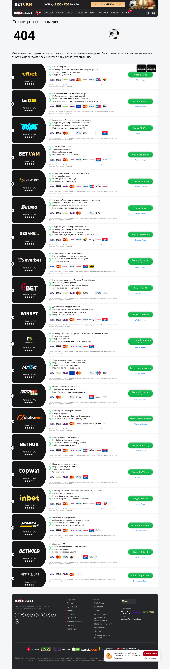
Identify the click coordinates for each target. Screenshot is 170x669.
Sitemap (97, 631)
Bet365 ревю (140, 107)
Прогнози (48, 13)
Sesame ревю (140, 240)
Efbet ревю (140, 80)
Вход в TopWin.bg (140, 472)
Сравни (70, 614)
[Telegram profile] (53, 615)
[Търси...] (148, 13)
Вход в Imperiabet (140, 575)
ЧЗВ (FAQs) (99, 603)
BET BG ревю (140, 293)
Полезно (114, 13)
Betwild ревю (140, 557)
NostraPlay (126, 13)
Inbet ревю (140, 504)
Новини (59, 13)
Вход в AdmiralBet (140, 525)
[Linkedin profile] (43, 615)
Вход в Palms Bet (140, 181)
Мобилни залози (74, 621)
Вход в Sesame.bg (140, 234)
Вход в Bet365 (140, 101)
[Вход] (153, 13)
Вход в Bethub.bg (140, 445)
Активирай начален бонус (140, 341)
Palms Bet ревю (140, 187)
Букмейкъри (81, 13)
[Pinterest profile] (32, 615)
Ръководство (73, 629)
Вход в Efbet (140, 74)
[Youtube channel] (22, 615)
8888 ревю (140, 133)
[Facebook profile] (17, 615)
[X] (27, 615)
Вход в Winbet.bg (140, 314)
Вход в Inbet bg (140, 498)
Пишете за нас (100, 614)
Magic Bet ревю (140, 399)
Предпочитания (151, 658)
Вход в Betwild (140, 552)
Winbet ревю (140, 320)
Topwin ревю (140, 477)
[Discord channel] (17, 621)
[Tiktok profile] (48, 615)
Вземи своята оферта (140, 368)
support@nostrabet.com (131, 619)
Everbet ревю (140, 267)
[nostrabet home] (24, 601)
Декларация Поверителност (101, 619)
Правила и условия (103, 624)
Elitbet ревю (140, 347)
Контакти (98, 607)
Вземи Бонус (140, 208)
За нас (97, 610)
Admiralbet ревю (140, 530)
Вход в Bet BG (140, 288)
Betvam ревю (140, 160)
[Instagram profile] (38, 615)
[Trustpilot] (35, 649)
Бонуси (69, 13)
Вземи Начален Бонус (140, 261)
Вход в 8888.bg (140, 128)
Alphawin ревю (140, 424)
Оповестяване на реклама (102, 636)
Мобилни (103, 13)
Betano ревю (140, 213)
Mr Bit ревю (140, 373)
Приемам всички (150, 654)
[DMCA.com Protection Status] (76, 649)
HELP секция (100, 627)
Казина (93, 13)
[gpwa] (46, 649)
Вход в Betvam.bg (140, 154)
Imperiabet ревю (140, 581)
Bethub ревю (140, 450)
